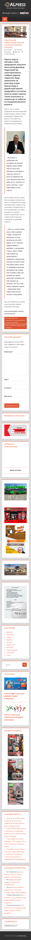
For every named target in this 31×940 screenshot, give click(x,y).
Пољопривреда (11, 650)
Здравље (9, 640)
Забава (8, 637)
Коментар (8, 352)
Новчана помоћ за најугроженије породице (15, 326)
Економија (10, 635)
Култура (9, 642)
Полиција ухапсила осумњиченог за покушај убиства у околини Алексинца (15, 320)
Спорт (8, 655)
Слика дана (10, 653)
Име (6, 379)
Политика (9, 647)
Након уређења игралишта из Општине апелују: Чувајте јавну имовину (15, 889)
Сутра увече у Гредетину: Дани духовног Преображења (13, 874)
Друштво (17, 52)
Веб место (8, 396)
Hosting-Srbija (22, 936)
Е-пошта (8, 388)
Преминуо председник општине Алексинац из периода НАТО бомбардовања (15, 856)
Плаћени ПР (10, 645)
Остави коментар (9, 54)
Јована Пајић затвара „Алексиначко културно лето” (13, 882)
